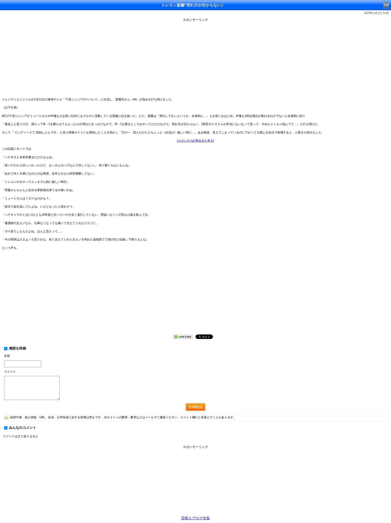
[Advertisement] (195, 295)
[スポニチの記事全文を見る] (195, 140)
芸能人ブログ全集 (195, 518)
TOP (386, 5)
